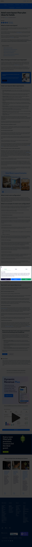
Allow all (26, 279)
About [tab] (26, 269)
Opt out (6, 279)
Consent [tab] (5, 269)
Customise (15, 279)
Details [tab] (16, 269)
